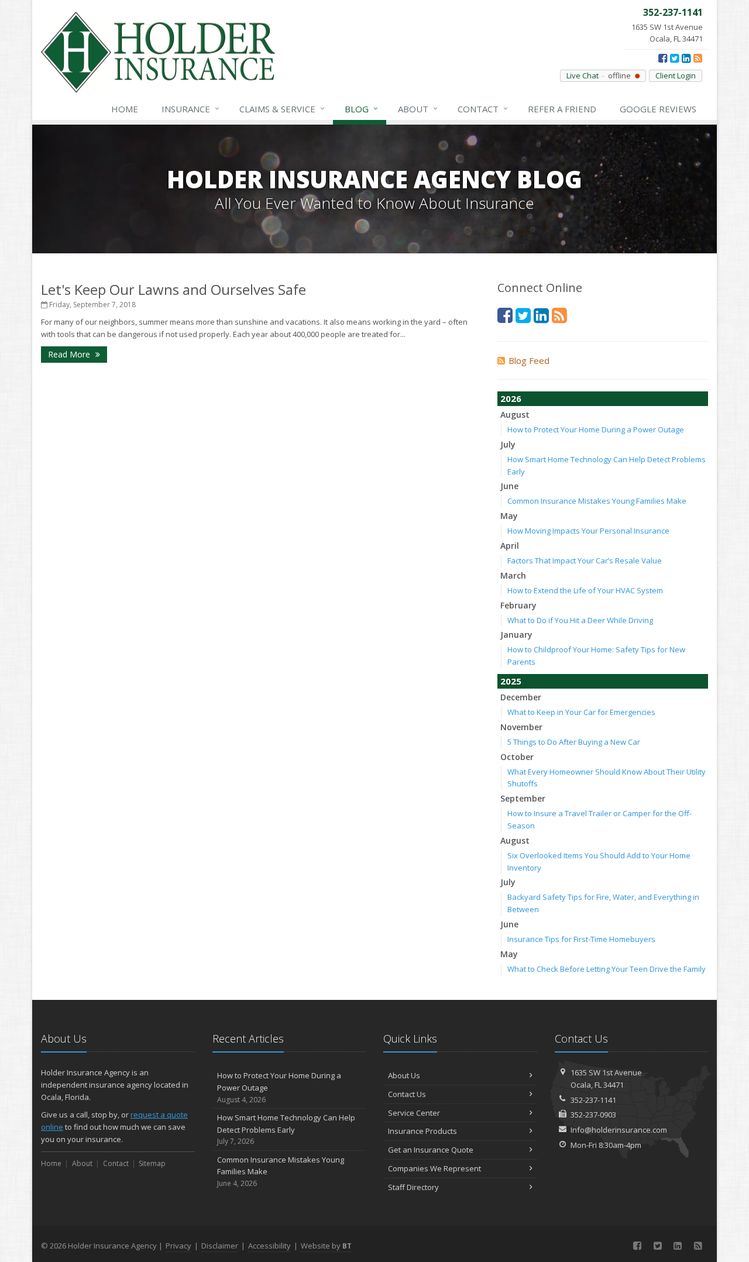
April (509, 545)
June (509, 485)
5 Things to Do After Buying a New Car (573, 742)
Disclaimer (219, 1245)
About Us (404, 1075)
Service (282, 108)
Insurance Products (422, 1131)
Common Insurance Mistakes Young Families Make (596, 501)
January (516, 634)
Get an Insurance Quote (430, 1149)
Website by (326, 1245)
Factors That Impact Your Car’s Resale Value (584, 560)
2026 (510, 398)
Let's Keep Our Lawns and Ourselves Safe (173, 289)
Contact (483, 108)
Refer (562, 109)
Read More (70, 354)
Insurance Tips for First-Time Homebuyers (581, 939)
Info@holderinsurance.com (619, 1130)
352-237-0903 (593, 1114)
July (508, 444)
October (517, 756)
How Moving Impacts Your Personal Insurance (588, 530)
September (522, 798)
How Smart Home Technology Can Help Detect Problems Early (286, 1129)
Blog (361, 108)
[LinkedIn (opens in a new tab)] (686, 58)
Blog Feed (529, 360)
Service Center (414, 1113)
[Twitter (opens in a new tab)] (674, 58)
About (418, 108)
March (513, 575)
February (518, 605)
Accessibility (269, 1245)
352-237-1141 (593, 1100)
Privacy (178, 1245)
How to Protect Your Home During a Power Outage (595, 429)
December (520, 697)
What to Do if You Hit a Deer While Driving (580, 620)
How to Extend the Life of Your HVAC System (585, 590)
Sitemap (152, 1163)
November (521, 727)
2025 (510, 681)
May (509, 515)
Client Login (675, 75)
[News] (697, 58)
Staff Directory (413, 1187)
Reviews (658, 109)
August (515, 414)
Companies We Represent (434, 1168)
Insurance (190, 108)
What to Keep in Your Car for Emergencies (581, 712)
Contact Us (407, 1094)
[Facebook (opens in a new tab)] (662, 58)
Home (124, 109)
